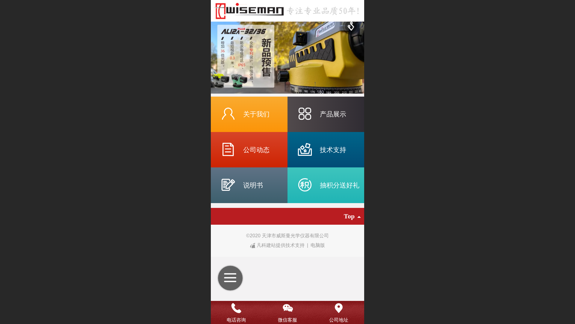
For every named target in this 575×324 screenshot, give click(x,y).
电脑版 (318, 245)
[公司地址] (338, 308)
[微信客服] (287, 308)
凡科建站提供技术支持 (280, 245)
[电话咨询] (236, 308)
